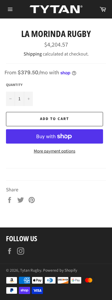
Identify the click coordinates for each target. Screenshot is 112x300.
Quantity (14, 85)
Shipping (33, 54)
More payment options (54, 151)
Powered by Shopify (60, 270)
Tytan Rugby (30, 270)
